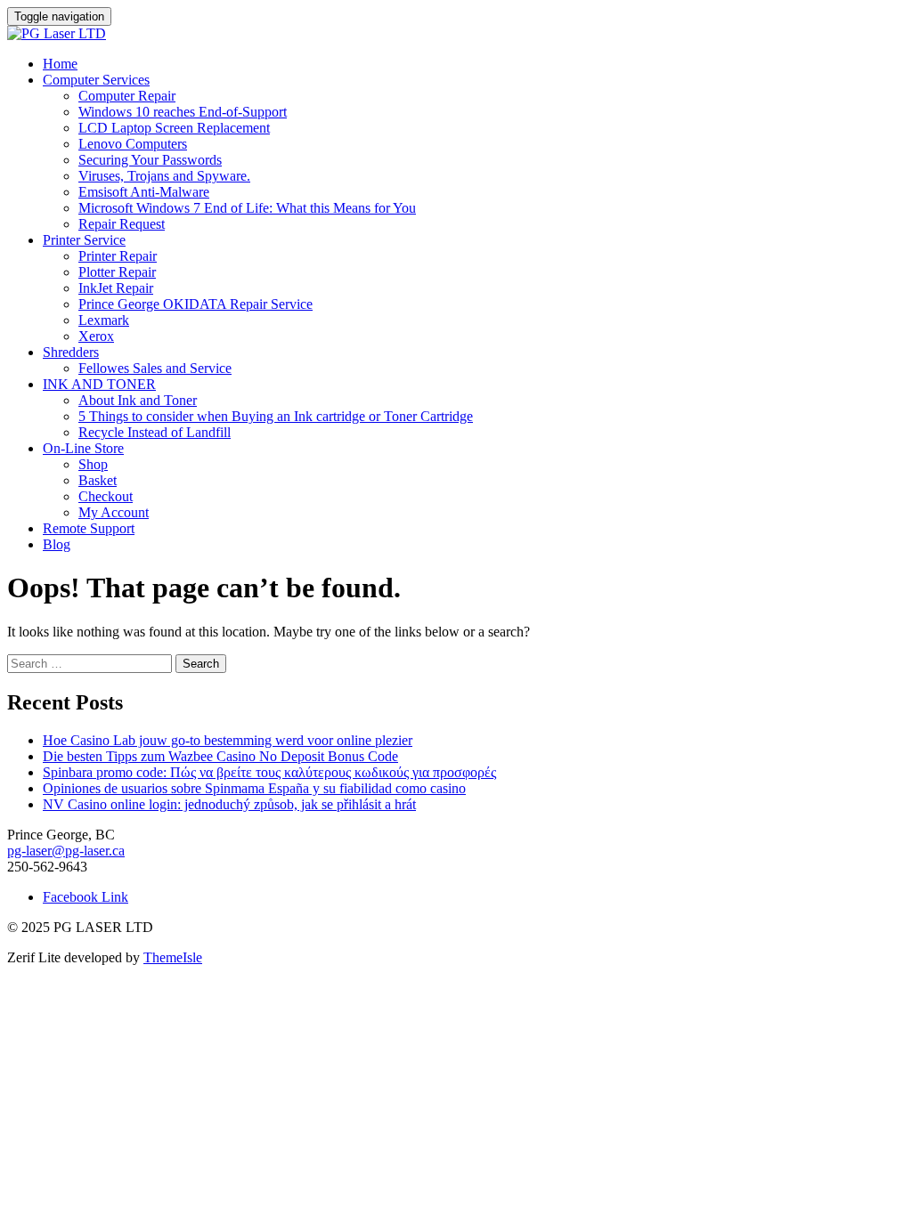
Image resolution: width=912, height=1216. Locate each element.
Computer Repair (126, 95)
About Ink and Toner (137, 400)
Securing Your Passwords (150, 159)
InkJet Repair (115, 288)
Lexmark (103, 320)
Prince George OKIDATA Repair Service (195, 304)
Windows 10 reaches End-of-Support (182, 111)
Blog (56, 544)
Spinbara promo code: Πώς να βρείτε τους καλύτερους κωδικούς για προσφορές (269, 772)
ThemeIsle (172, 957)
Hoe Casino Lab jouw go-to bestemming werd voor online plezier (227, 740)
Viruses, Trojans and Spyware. (164, 175)
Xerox (96, 336)
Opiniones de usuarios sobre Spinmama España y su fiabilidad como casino (254, 788)
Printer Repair (117, 255)
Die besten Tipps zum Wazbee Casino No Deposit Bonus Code (220, 756)
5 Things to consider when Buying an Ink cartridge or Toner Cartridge (275, 416)
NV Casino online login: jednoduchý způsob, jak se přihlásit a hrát (229, 804)
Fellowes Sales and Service (155, 368)
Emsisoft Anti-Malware (143, 191)
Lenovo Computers (132, 143)
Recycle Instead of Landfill (154, 432)
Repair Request (121, 223)
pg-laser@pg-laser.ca (66, 850)
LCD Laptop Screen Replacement (174, 127)
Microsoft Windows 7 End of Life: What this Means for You (247, 207)
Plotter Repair (117, 272)
